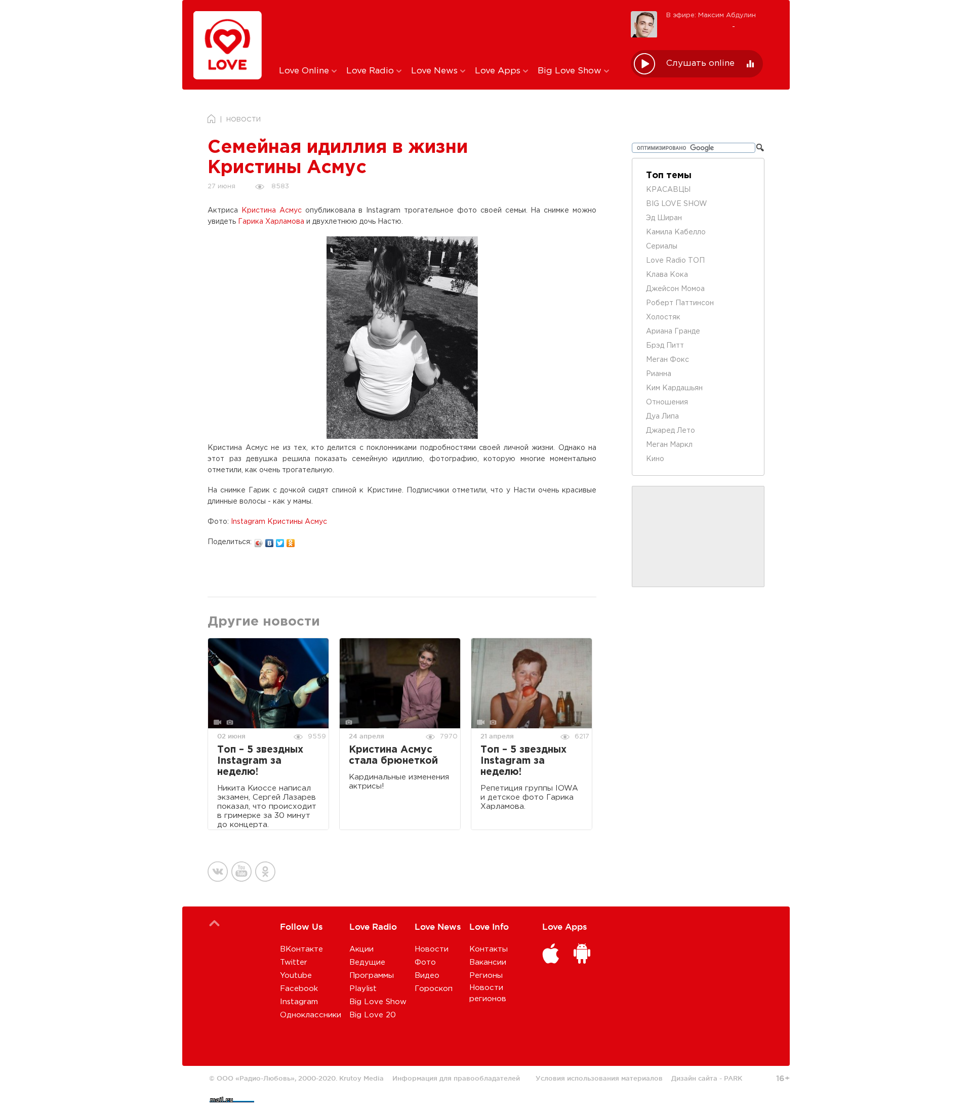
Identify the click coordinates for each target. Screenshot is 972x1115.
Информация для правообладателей (456, 1078)
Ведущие (367, 962)
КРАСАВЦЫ (668, 190)
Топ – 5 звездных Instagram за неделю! (260, 761)
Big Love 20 (372, 1015)
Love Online (305, 71)
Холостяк (663, 317)
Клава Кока (667, 275)
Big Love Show (571, 71)
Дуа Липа (662, 417)
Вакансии (487, 962)
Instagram (299, 1002)
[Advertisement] (447, 32)
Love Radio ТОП (675, 261)
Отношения (667, 402)
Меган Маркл (669, 445)
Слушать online (700, 63)
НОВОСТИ (243, 119)
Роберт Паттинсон (680, 303)
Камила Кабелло (676, 232)
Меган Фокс (667, 360)
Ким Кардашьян (674, 388)
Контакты (488, 949)
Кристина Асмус (271, 211)
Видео (427, 975)
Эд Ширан (664, 218)
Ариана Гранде (673, 331)
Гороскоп (434, 988)
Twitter (293, 962)
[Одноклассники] (291, 540)
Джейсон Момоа (675, 289)
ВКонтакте (301, 949)
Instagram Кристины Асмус (279, 522)
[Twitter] (280, 540)
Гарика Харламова (271, 222)
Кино (655, 459)
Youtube (296, 975)
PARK (733, 1078)
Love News (435, 71)
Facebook (299, 988)
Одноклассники (310, 1015)
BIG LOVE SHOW (676, 204)
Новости (432, 949)
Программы (371, 975)
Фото (425, 962)
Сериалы (661, 246)
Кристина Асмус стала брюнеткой (393, 755)
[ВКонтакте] (269, 540)
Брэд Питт (665, 346)
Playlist (363, 988)
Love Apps (499, 71)
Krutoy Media (361, 1078)
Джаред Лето (670, 431)
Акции (361, 949)
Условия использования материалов (599, 1078)
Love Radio (371, 71)
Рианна (658, 374)
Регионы (486, 975)
